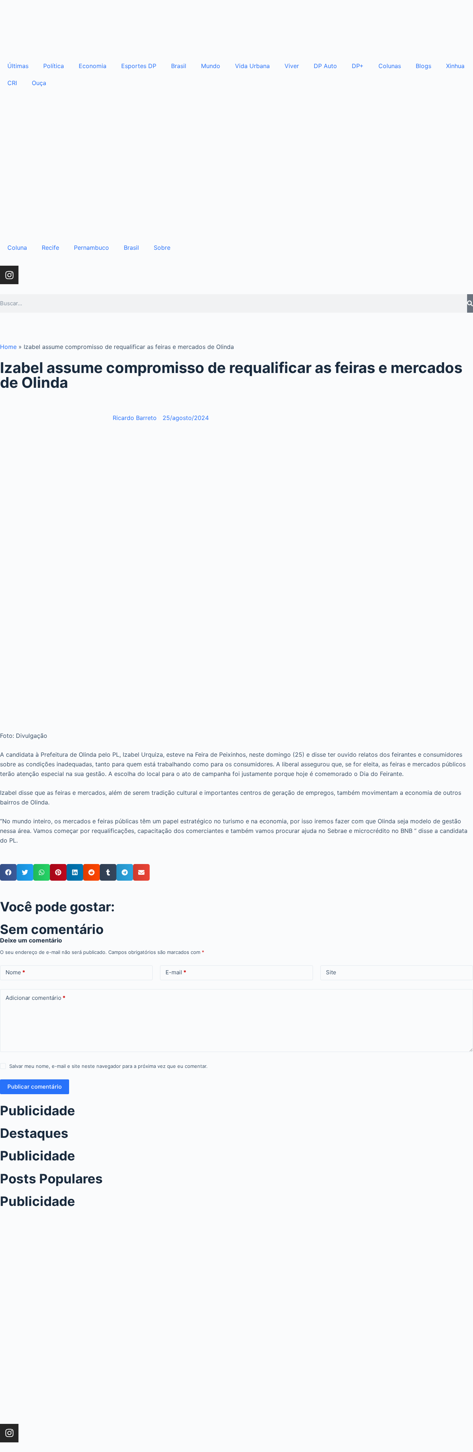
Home (8, 346)
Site (331, 972)
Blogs (423, 66)
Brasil (178, 66)
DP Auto (325, 66)
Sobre (162, 247)
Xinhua (455, 66)
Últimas (17, 66)
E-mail (176, 972)
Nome (15, 972)
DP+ (358, 66)
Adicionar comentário (35, 997)
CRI (12, 83)
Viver (292, 66)
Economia (92, 66)
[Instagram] (9, 275)
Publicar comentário (34, 1086)
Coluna (17, 247)
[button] (8, 872)
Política (53, 66)
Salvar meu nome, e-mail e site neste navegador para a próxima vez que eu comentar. (108, 1066)
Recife (50, 247)
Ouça (39, 83)
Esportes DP (138, 66)
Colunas (389, 66)
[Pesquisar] (470, 303)
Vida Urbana (252, 66)
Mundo (210, 66)
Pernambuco (91, 247)
